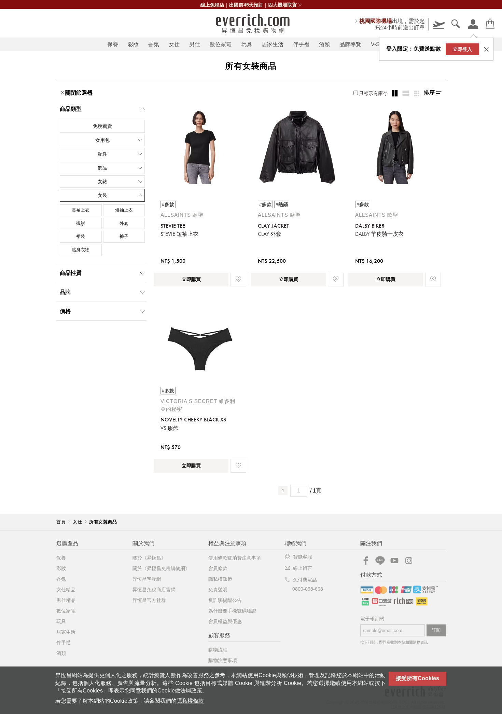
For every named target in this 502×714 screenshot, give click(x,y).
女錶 (102, 181)
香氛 (153, 44)
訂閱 (436, 630)
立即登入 (462, 49)
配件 (102, 154)
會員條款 (217, 568)
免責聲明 (217, 589)
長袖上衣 (80, 210)
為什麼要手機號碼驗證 (232, 611)
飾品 (102, 168)
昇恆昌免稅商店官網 (154, 589)
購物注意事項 (222, 660)
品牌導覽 (350, 44)
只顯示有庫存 (373, 93)
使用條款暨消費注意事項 (234, 558)
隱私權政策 (220, 579)
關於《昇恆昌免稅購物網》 (161, 568)
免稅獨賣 (102, 126)
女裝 (102, 195)
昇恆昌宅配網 (147, 579)
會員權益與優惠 (225, 621)
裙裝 (80, 236)
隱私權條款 (190, 701)
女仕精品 (65, 589)
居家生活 (272, 44)
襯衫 (80, 223)
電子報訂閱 (372, 618)
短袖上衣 (124, 210)
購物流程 (217, 649)
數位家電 (221, 44)
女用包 (102, 140)
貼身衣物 (80, 249)
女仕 (174, 44)
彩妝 (133, 44)
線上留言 (302, 568)
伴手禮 (301, 44)
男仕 (194, 44)
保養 (112, 44)
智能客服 (302, 557)
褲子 (124, 236)
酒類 (324, 44)
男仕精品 (65, 600)
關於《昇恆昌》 (149, 558)
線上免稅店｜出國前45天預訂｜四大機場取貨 (248, 5)
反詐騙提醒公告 (225, 600)
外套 (124, 223)
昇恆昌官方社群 (149, 600)
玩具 (246, 44)
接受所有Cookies (417, 678)
